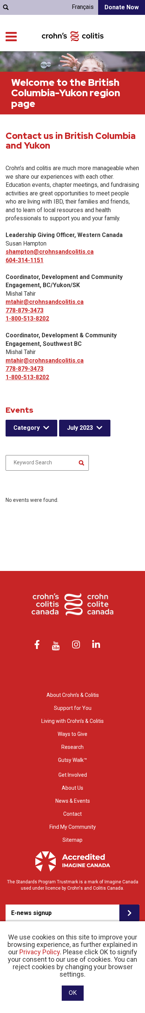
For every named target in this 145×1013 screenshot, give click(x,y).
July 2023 (80, 427)
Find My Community (72, 827)
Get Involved (72, 775)
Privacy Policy (39, 952)
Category (26, 427)
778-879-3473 (25, 310)
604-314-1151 (25, 260)
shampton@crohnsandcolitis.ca (50, 251)
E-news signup (31, 912)
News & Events (72, 801)
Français (83, 6)
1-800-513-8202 (27, 318)
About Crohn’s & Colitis (72, 695)
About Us (72, 788)
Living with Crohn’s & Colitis (72, 721)
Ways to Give (72, 734)
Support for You (72, 708)
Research (72, 747)
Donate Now (121, 7)
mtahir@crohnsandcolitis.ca (45, 301)
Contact (72, 814)
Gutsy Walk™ (72, 760)
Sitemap (72, 840)
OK (73, 992)
